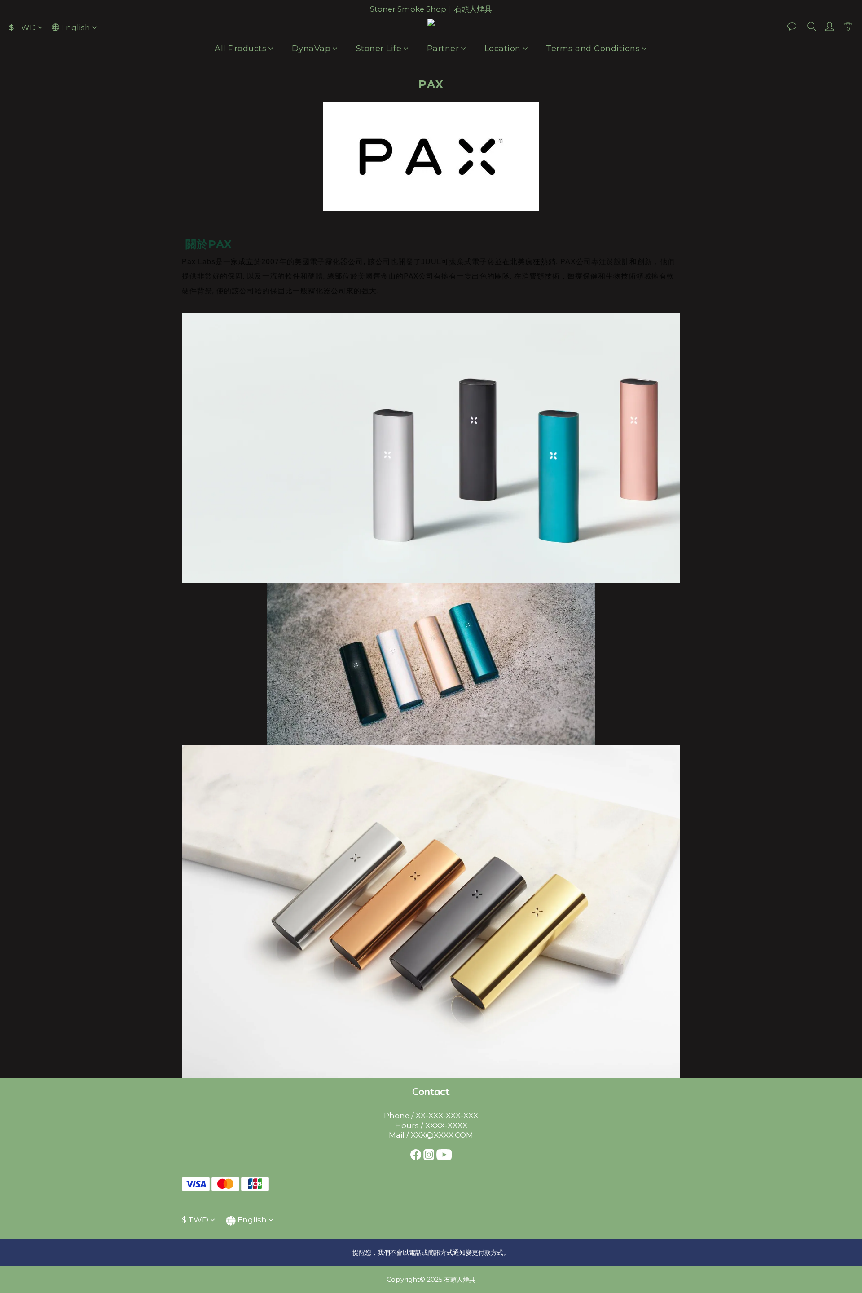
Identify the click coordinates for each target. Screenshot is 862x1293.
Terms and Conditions (593, 48)
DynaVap (311, 48)
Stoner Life (379, 48)
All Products (240, 48)
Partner (443, 48)
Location (502, 48)
